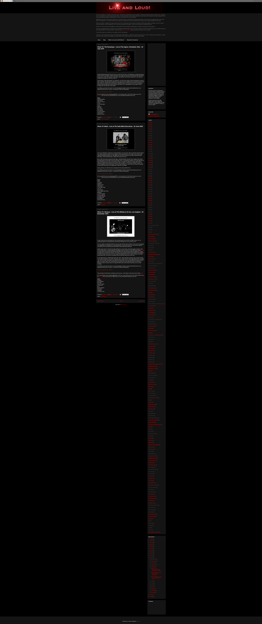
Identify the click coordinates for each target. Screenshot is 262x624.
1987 (150, 173)
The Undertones (152, 514)
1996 (150, 189)
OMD (150, 388)
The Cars (151, 471)
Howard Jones (152, 330)
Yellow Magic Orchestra (154, 532)
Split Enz (150, 438)
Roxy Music (151, 408)
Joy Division (151, 350)
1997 (150, 191)
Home (99, 39)
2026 (151, 538)
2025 (151, 540)
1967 (150, 133)
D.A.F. (150, 283)
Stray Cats (151, 447)
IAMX (150, 332)
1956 (150, 122)
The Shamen (151, 502)
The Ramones (152, 496)
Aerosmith (151, 236)
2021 (151, 548)
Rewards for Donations (126, 29)
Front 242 (151, 321)
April (152, 586)
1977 (150, 151)
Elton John (151, 301)
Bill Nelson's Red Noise (153, 254)
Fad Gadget (151, 312)
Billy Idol (150, 256)
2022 (150, 223)
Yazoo (150, 529)
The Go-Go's (151, 482)
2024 (151, 542)
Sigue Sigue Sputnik (153, 417)
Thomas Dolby (152, 516)
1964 (150, 129)
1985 (150, 169)
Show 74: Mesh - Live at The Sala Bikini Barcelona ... (156, 573)
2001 (150, 200)
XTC (149, 527)
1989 (150, 178)
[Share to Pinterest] (128, 117)
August (152, 566)
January (153, 592)
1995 (150, 187)
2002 (101, 204)
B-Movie (150, 245)
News (150, 379)
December (153, 559)
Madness (150, 359)
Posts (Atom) (123, 304)
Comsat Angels (152, 276)
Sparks (150, 435)
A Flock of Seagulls (153, 225)
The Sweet (151, 512)
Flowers (150, 317)
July (152, 581)
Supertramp (151, 449)
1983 (150, 164)
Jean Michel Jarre (152, 344)
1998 (150, 193)
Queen (150, 402)
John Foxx (151, 348)
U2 (149, 520)
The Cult (150, 476)
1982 (150, 162)
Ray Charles (151, 406)
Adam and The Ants (153, 234)
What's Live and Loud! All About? (116, 39)
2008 (150, 209)
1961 (150, 124)
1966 (150, 131)
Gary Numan (151, 326)
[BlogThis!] (124, 117)
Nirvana (150, 386)
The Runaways (106, 119)
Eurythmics (151, 310)
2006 (150, 207)
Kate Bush (151, 355)
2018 (150, 216)
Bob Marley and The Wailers (155, 263)
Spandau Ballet (152, 433)
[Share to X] (125, 117)
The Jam (150, 489)
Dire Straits (151, 294)
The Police (151, 494)
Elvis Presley (151, 305)
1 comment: (115, 202)
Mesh (104, 204)
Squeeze (150, 440)
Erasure (150, 308)
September (153, 564)
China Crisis (151, 272)
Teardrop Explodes (153, 458)
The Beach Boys (152, 464)
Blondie (150, 261)
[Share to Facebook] (126, 117)
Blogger (137, 621)
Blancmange (151, 258)
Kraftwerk (151, 357)
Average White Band (153, 243)
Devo (150, 292)
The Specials (151, 509)
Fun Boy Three (152, 323)
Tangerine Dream (152, 456)
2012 (150, 214)
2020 (150, 220)
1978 (150, 153)
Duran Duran (151, 299)
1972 (150, 140)
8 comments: (115, 294)
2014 (151, 596)
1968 (150, 135)
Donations (99, 95)
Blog (104, 39)
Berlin (150, 249)
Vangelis (150, 525)
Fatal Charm (151, 314)
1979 (101, 296)
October (153, 562)
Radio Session (152, 404)
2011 (150, 211)
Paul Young (151, 393)
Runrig (150, 411)
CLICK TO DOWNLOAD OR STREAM (104, 91)
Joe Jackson (151, 346)
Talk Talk (150, 451)
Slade (150, 429)
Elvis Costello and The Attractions (156, 303)
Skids (150, 426)
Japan (150, 341)
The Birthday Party (153, 469)
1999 (150, 196)
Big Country (151, 252)
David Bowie (151, 285)
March (152, 588)
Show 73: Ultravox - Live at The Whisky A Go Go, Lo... (156, 577)
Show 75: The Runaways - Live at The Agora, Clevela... (156, 569)
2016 (151, 557)
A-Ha (150, 227)
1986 (150, 171)
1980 (150, 158)
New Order (151, 377)
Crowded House (152, 279)
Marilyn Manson (152, 366)
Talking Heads (152, 453)
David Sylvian (151, 288)
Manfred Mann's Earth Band (155, 364)
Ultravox (104, 296)
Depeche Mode (152, 290)
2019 (150, 218)
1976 (101, 119)
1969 (150, 138)
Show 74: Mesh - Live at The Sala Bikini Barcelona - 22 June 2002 (120, 126)
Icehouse (150, 337)
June (152, 583)
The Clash (151, 473)
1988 (150, 176)
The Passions (151, 491)
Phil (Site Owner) (154, 114)
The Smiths (151, 507)
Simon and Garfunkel (153, 420)
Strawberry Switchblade (154, 444)
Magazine (151, 361)
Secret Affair (151, 413)
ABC (149, 232)
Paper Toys (151, 391)
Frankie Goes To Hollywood (154, 319)
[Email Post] (120, 117)
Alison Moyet (151, 238)
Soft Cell (150, 431)
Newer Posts (100, 301)
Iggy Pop (150, 339)
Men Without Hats (152, 368)
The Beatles (151, 467)
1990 (150, 180)
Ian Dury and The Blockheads (155, 335)
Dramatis (150, 296)
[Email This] (122, 117)
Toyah (150, 518)
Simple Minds (151, 422)
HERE (142, 250)
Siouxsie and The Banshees (155, 424)
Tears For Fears (152, 460)
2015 (151, 594)
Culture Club (151, 281)
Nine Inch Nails (152, 384)
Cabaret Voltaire (152, 270)
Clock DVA (151, 274)
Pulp (149, 400)
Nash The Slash (152, 375)
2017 (151, 555)
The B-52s (151, 462)
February (153, 590)
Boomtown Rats (152, 265)
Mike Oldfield (151, 373)
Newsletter (151, 382)
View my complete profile (154, 116)
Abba (150, 229)
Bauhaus (150, 247)
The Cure (151, 478)
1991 (150, 182)
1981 (150, 160)
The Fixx (150, 480)
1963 (150, 126)
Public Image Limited (153, 397)
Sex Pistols (151, 415)
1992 (150, 185)
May (152, 584)
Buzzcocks (151, 267)
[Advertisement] (157, 64)
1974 (150, 144)
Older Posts (141, 301)
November (153, 561)
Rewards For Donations (132, 39)
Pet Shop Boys (152, 395)
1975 (150, 146)
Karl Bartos (151, 352)
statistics (150, 442)
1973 (150, 142)
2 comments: (115, 117)
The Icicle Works (152, 487)
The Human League (153, 485)
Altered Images (152, 241)
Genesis (150, 328)
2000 (150, 198)
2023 (151, 544)
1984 (150, 167)
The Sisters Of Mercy (153, 505)
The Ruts (150, 500)
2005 (150, 205)
